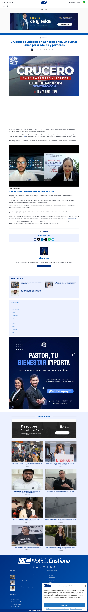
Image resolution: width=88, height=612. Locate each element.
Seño (25, 136)
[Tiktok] (12, 2)
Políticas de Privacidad (76, 609)
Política (13, 323)
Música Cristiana (15, 318)
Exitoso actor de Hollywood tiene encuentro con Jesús (60, 491)
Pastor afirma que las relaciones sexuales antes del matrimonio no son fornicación (31, 291)
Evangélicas (14, 329)
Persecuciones (15, 309)
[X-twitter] (7, 2)
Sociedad (14, 306)
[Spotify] (54, 567)
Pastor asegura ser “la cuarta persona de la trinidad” (27, 547)
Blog (13, 332)
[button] (84, 586)
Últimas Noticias (17, 279)
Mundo (13, 326)
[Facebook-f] (2, 2)
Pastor (13, 321)
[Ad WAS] (44, 29)
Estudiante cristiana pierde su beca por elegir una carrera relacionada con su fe (60, 548)
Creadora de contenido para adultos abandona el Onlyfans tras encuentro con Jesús (27, 520)
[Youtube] (4, 2)
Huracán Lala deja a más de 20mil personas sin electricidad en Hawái (60, 520)
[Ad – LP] (44, 437)
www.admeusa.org (71, 218)
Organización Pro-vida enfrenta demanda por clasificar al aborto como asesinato (65, 282)
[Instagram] (10, 2)
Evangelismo (45, 37)
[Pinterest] (51, 567)
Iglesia (13, 312)
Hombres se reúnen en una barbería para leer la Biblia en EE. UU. (32, 282)
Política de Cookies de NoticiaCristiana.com (57, 609)
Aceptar (64, 605)
